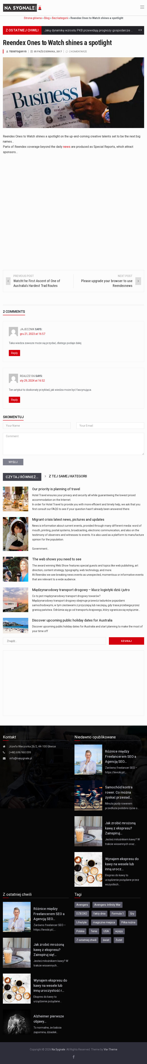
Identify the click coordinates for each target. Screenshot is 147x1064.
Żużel (119, 940)
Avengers (82, 904)
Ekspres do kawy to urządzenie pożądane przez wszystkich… (122, 880)
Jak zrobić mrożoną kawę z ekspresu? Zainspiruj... (120, 828)
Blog (47, 18)
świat (106, 940)
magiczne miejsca (104, 922)
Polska (80, 931)
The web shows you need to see (56, 559)
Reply (14, 353)
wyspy (119, 931)
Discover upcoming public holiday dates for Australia (72, 620)
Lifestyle (81, 922)
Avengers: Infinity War (107, 904)
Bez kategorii (60, 18)
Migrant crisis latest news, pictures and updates (68, 519)
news (66, 147)
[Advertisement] (73, 184)
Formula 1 (118, 913)
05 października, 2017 (48, 51)
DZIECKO (81, 913)
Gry (132, 913)
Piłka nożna (128, 922)
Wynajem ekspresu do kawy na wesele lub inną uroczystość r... (50, 986)
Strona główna (33, 18)
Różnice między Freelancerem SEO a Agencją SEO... (120, 757)
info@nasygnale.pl (21, 758)
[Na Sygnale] (22, 7)
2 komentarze (78, 51)
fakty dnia (99, 913)
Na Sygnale (58, 1049)
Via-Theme (110, 1049)
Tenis (94, 931)
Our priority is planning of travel (56, 489)
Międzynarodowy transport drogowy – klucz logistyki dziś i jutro (81, 590)
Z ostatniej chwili (86, 940)
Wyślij (13, 462)
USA (106, 931)
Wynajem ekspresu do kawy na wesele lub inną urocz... (122, 864)
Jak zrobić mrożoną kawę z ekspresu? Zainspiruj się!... (48, 950)
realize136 (27, 376)
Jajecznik (27, 329)
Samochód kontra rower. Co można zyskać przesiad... (118, 792)
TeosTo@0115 (17, 51)
